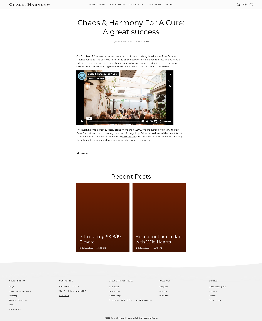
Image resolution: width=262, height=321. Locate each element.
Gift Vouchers (215, 300)
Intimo (111, 140)
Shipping (13, 295)
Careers (212, 295)
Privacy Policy (15, 309)
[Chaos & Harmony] (29, 4)
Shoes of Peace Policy (121, 281)
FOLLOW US (164, 281)
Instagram (163, 287)
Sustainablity (115, 295)
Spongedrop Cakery (137, 133)
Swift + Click (129, 136)
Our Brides (163, 295)
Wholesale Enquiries (217, 287)
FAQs (11, 287)
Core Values (114, 287)
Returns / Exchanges (18, 300)
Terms (11, 305)
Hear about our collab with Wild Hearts (158, 239)
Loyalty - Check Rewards (20, 291)
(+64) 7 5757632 (72, 286)
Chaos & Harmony (118, 318)
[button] (169, 4)
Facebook (163, 291)
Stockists (213, 291)
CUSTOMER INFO (17, 281)
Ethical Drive (114, 291)
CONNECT (213, 281)
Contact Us (64, 295)
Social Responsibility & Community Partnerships (130, 300)
